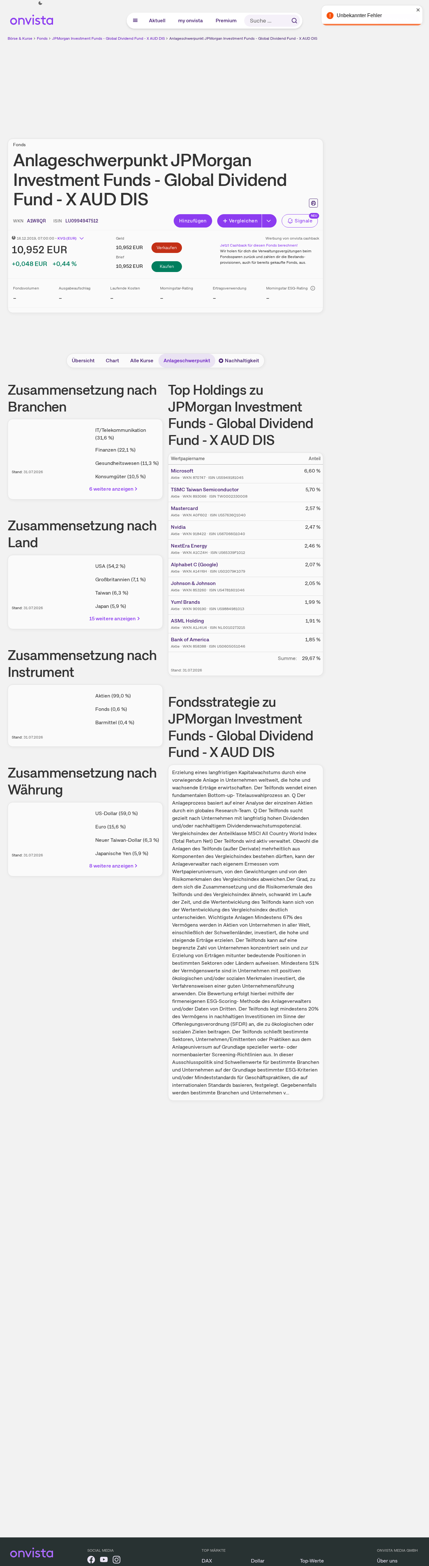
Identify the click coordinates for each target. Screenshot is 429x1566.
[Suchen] (294, 20)
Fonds (42, 38)
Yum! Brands (185, 602)
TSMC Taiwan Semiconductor (205, 489)
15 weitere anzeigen (112, 618)
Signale (303, 220)
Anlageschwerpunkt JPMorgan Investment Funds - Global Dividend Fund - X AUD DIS (243, 38)
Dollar (258, 1560)
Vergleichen (243, 220)
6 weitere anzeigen (111, 489)
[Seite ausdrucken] (313, 203)
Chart (112, 360)
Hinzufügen (193, 220)
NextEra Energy (189, 545)
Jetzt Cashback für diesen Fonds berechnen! (259, 245)
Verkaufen (167, 247)
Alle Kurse (141, 360)
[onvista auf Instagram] (116, 1561)
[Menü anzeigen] (135, 20)
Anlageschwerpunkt (187, 360)
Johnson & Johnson (193, 583)
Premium (226, 20)
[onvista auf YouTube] (104, 1561)
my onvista (190, 20)
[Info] (313, 288)
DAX (207, 1560)
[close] (419, 9)
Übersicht (83, 360)
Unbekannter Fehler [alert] (360, 15)
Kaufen (167, 266)
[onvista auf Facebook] (91, 1561)
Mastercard (184, 508)
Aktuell (157, 20)
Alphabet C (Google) (194, 564)
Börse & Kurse (20, 38)
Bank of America (190, 639)
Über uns (387, 1560)
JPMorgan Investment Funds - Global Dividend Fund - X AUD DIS (108, 38)
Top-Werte (312, 1560)
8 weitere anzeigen (111, 865)
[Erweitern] (269, 221)
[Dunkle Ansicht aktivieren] (40, 3)
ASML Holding (187, 620)
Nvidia (178, 527)
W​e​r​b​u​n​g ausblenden (220, 86)
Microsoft (182, 470)
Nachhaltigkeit (242, 360)
